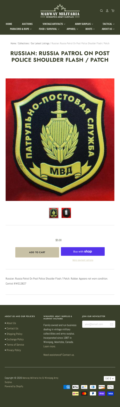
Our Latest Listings (40, 43)
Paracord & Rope (20, 29)
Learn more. (49, 346)
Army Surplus (83, 24)
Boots (89, 29)
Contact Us (12, 328)
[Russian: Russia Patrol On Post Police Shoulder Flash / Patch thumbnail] (53, 213)
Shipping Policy (14, 334)
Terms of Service (15, 344)
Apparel (71, 29)
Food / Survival (48, 29)
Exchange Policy (15, 339)
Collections (23, 43)
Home (9, 24)
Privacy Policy (14, 350)
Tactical (107, 24)
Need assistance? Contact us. (59, 355)
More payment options (82, 260)
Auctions (27, 24)
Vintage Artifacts (53, 24)
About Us (107, 29)
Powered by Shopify (14, 386)
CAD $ (108, 378)
